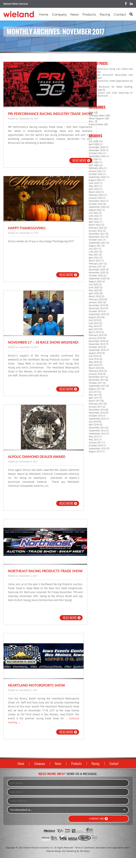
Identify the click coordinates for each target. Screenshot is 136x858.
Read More (79, 160)
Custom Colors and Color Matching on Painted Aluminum (111, 94)
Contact (120, 14)
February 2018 (96, 371)
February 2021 (96, 264)
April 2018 (94, 365)
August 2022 (95, 210)
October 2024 (96, 153)
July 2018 (93, 356)
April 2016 (94, 425)
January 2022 (95, 231)
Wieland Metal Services (15, 4)
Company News (97, 115)
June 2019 (94, 323)
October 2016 (95, 416)
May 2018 (94, 362)
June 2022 (94, 216)
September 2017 (97, 386)
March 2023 (95, 192)
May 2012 (93, 440)
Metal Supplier (96, 118)
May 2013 (93, 437)
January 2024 (95, 171)
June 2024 (94, 162)
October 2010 (96, 445)
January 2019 (95, 338)
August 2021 (95, 246)
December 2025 (97, 147)
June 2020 (94, 287)
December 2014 (97, 428)
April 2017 (94, 398)
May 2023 (94, 186)
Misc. (91, 121)
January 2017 (95, 407)
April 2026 (94, 144)
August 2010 (95, 451)
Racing (105, 14)
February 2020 (96, 299)
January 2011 (95, 442)
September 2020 (97, 278)
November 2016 (97, 413)
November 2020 (97, 273)
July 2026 (93, 141)
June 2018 (94, 359)
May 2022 (94, 219)
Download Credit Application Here (112, 848)
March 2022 (95, 225)
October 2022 (96, 204)
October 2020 (96, 275)
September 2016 (97, 419)
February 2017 (96, 404)
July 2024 (93, 159)
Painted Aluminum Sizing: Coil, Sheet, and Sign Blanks (111, 70)
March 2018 (95, 368)
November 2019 (97, 308)
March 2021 (95, 261)
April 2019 (94, 329)
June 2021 (94, 252)
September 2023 (97, 177)
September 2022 (97, 207)
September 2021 (97, 243)
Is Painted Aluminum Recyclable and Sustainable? (111, 76)
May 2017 (93, 395)
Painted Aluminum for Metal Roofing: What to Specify (111, 88)
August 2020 (95, 281)
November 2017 (97, 380)
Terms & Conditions (84, 848)
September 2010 (97, 448)
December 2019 (97, 305)
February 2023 (96, 195)
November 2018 (97, 344)
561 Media (85, 851)
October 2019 (95, 311)
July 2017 (93, 392)
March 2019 (95, 332)
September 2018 (97, 350)
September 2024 (97, 156)
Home (43, 14)
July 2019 (93, 320)
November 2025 (97, 150)
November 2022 (97, 201)
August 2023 (95, 180)
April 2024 (94, 165)
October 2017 (95, 383)
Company (59, 14)
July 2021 (93, 249)
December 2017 (97, 377)
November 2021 (97, 237)
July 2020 (93, 284)
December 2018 (97, 341)
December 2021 (97, 234)
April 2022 (94, 222)
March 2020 (95, 296)
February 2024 (96, 168)
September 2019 (97, 314)
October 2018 (96, 347)
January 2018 (95, 374)
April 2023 (94, 189)
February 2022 (96, 228)
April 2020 (94, 293)
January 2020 (95, 302)
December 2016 (97, 410)
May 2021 (93, 255)
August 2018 (95, 353)
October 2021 (95, 240)
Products (89, 14)
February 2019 (96, 335)
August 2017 (95, 389)
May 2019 (93, 326)
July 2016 (93, 422)
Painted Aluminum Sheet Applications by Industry (111, 82)
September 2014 (97, 431)
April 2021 (94, 258)
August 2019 (95, 317)
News (74, 14)
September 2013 (97, 434)
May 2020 (94, 290)
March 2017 (94, 401)
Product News (96, 124)
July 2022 (93, 213)
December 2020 (97, 270)
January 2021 (95, 267)
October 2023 (96, 174)
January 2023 (95, 198)
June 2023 (94, 183)
